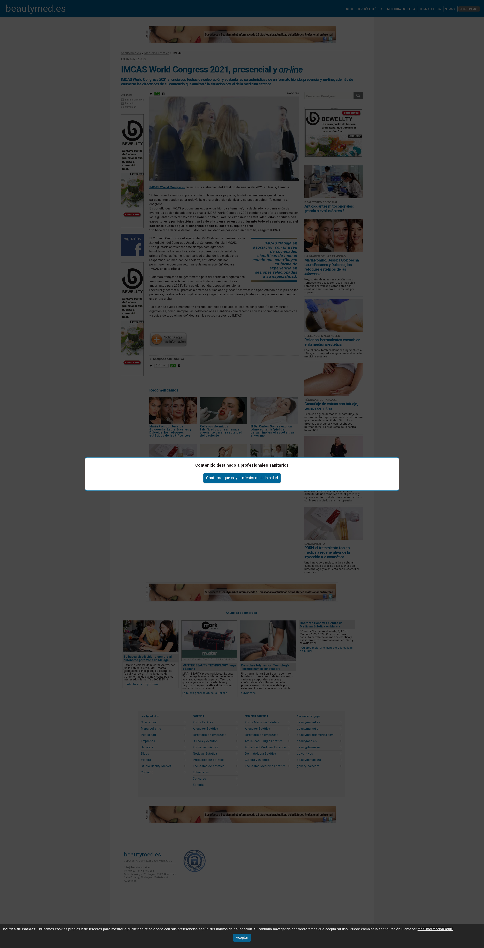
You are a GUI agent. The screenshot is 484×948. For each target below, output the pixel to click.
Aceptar (242, 937)
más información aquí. (435, 929)
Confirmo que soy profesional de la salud (242, 478)
